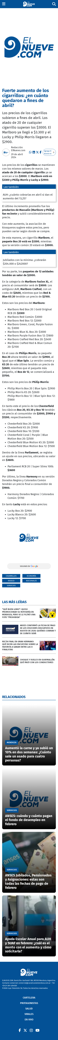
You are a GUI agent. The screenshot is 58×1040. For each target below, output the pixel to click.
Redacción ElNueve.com (18, 149)
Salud (29, 1008)
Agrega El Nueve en (48, 152)
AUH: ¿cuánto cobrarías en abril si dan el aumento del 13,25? (28, 196)
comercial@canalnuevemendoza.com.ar (34, 983)
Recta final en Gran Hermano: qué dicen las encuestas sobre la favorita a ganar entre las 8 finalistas (20, 645)
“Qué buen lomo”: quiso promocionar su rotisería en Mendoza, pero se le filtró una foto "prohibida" (18, 613)
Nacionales (31, 581)
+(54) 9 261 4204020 (9, 986)
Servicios (11, 585)
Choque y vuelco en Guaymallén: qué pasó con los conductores (37, 661)
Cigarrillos (11, 576)
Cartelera (29, 997)
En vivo (29, 1019)
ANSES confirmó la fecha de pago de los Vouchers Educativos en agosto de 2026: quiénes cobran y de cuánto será (38, 629)
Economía (31, 576)
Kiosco (11, 581)
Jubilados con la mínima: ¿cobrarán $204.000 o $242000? (24, 261)
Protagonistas (29, 1003)
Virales (29, 1014)
